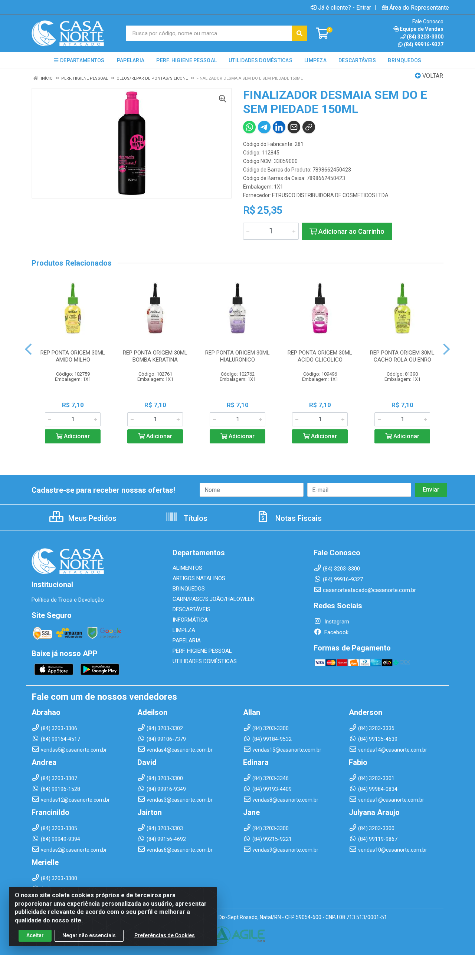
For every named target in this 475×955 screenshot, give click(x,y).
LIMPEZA (184, 630)
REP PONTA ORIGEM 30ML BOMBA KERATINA (155, 356)
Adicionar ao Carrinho (350, 231)
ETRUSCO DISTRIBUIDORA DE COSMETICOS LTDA (330, 195)
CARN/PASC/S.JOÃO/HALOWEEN (214, 599)
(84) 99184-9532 (272, 739)
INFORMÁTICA (190, 619)
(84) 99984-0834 (377, 789)
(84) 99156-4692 (166, 839)
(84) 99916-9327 (423, 44)
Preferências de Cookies (164, 935)
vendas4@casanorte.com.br (180, 750)
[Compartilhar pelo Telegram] (264, 127)
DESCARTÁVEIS (191, 609)
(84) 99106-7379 (166, 739)
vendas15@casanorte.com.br (286, 750)
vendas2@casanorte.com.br (74, 850)
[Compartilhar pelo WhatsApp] (249, 127)
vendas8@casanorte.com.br (285, 800)
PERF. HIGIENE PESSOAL (202, 651)
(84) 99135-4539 (377, 739)
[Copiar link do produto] (308, 127)
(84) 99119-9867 (377, 839)
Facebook (335, 632)
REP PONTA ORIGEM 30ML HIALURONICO (237, 356)
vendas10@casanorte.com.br (392, 850)
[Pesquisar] (299, 33)
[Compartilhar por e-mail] (294, 127)
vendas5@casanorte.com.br (74, 750)
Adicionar (76, 436)
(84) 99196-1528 (60, 789)
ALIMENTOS (187, 568)
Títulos (194, 518)
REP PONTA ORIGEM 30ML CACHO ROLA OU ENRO (402, 356)
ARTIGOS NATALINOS (199, 578)
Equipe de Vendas (421, 29)
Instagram (336, 621)
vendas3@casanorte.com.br (180, 800)
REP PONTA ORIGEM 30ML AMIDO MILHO (72, 356)
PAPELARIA (187, 640)
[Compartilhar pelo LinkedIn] (279, 127)
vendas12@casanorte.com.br (75, 800)
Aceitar (35, 935)
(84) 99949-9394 (60, 839)
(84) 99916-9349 (166, 789)
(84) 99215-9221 (272, 839)
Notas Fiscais (297, 518)
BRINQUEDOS (189, 588)
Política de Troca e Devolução (68, 599)
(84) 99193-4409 (272, 789)
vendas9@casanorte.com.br (285, 850)
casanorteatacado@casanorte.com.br (369, 590)
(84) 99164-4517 (60, 739)
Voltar (432, 75)
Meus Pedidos (91, 518)
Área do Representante (419, 7)
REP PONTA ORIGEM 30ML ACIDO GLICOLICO (320, 356)
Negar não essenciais (89, 935)
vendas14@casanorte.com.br (392, 750)
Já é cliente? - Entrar (344, 7)
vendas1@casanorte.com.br (391, 800)
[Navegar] (28, 349)
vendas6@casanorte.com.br (180, 850)
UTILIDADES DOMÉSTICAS (205, 661)
